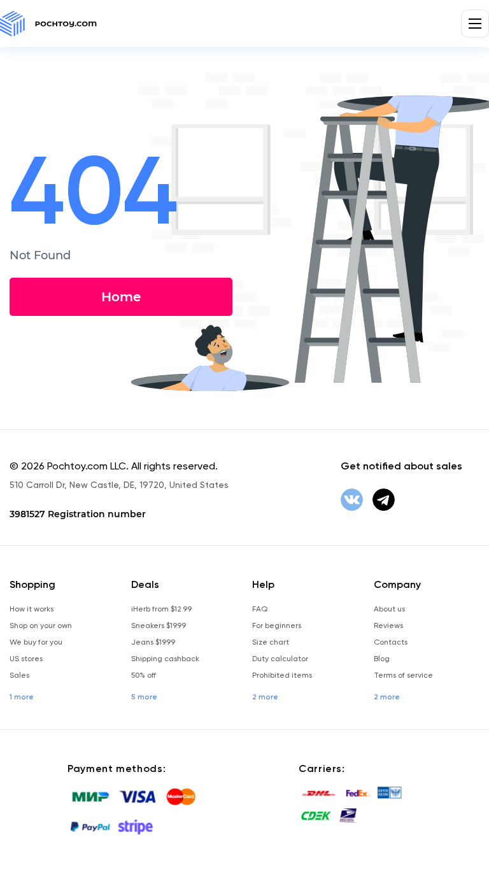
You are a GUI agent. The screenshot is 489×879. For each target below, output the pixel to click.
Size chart (270, 642)
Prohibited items (282, 675)
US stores (26, 658)
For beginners (276, 625)
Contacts (391, 642)
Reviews (388, 625)
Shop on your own (41, 625)
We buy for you (36, 642)
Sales (19, 675)
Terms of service (403, 675)
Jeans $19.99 (153, 642)
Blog (382, 658)
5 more (144, 696)
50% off (143, 675)
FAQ (259, 608)
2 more (265, 696)
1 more (22, 696)
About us (389, 608)
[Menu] (475, 24)
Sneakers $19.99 (158, 625)
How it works (31, 608)
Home (121, 296)
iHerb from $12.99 (161, 608)
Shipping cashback (165, 658)
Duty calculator (280, 658)
